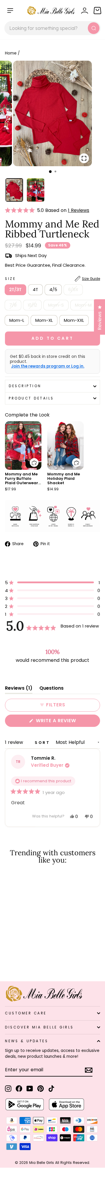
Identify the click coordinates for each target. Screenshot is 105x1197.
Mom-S (56, 305)
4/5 (53, 290)
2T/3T (15, 290)
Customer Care (26, 1013)
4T (35, 290)
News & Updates (26, 1041)
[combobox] (52, 28)
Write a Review (67, 722)
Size (52, 278)
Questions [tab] (51, 689)
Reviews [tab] (18, 689)
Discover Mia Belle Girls (39, 1027)
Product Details (31, 398)
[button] (21, 210)
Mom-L (16, 320)
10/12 (32, 305)
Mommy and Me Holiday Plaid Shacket (63, 478)
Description (25, 386)
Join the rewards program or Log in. (47, 366)
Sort (43, 742)
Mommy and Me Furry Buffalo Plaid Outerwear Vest (21, 480)
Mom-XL (44, 320)
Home (11, 53)
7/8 (13, 305)
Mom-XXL (74, 320)
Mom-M (83, 305)
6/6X (73, 290)
